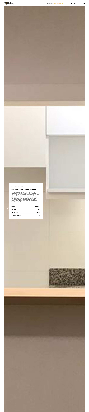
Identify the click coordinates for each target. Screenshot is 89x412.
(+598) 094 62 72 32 (58, 3)
